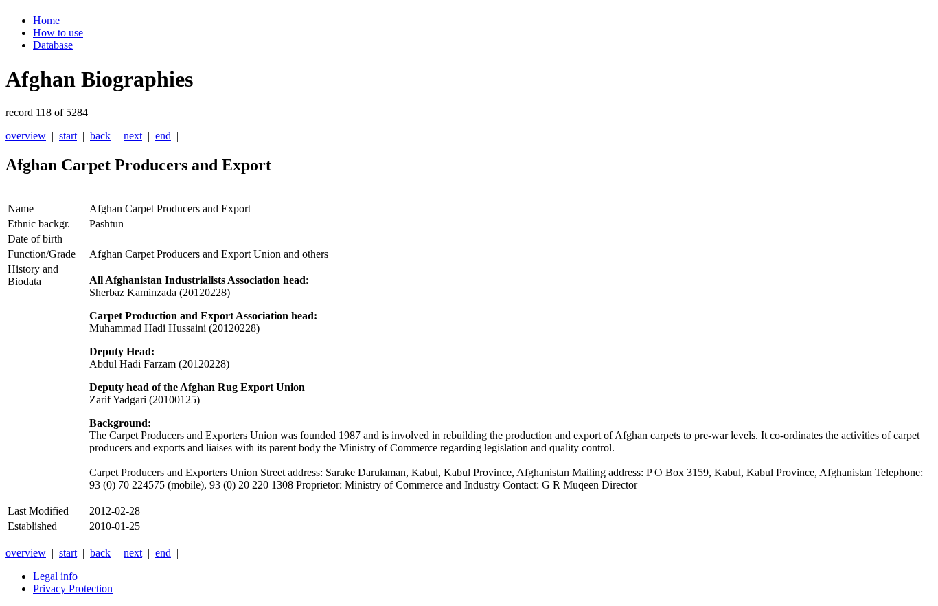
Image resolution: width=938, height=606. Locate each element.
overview (25, 136)
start (68, 136)
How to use (58, 32)
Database (53, 45)
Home (46, 20)
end (163, 136)
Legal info (55, 576)
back (100, 136)
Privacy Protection (73, 588)
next (133, 136)
